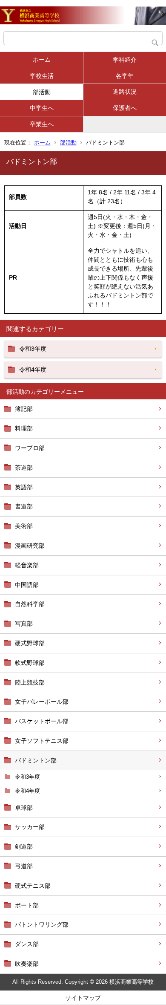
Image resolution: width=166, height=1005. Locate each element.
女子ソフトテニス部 (42, 740)
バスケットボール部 (42, 721)
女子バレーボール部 (42, 701)
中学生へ (42, 107)
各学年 (125, 75)
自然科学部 (30, 604)
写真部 (24, 623)
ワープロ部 (30, 448)
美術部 (24, 526)
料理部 (24, 428)
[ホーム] (83, 15)
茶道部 (24, 467)
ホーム (42, 59)
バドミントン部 (36, 760)
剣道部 (24, 846)
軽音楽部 (27, 565)
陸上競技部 (30, 682)
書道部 (24, 506)
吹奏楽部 (27, 963)
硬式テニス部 (33, 885)
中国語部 (27, 584)
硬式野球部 (30, 643)
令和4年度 (27, 791)
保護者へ (125, 107)
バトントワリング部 (42, 924)
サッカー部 (30, 826)
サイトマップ (83, 997)
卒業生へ (42, 124)
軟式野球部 (30, 662)
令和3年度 (27, 777)
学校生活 (42, 75)
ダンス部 (27, 944)
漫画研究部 (30, 545)
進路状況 (125, 91)
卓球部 (24, 807)
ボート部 (27, 905)
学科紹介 (125, 59)
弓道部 (24, 866)
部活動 (42, 92)
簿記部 (24, 408)
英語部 (24, 487)
